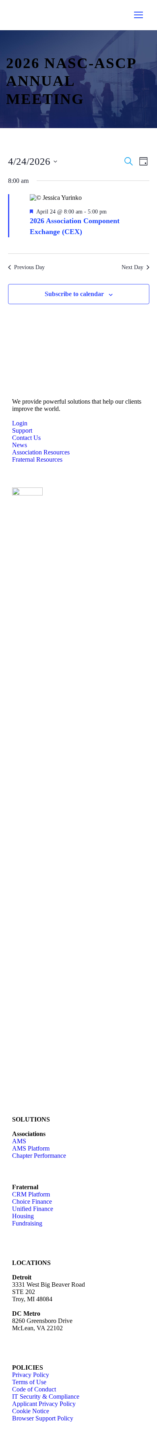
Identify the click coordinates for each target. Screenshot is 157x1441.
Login (19, 423)
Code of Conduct (34, 1389)
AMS (19, 1141)
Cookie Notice (30, 1411)
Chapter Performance (39, 1155)
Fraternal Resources (37, 459)
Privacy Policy (30, 1374)
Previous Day (29, 267)
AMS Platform (31, 1148)
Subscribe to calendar (74, 293)
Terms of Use (29, 1382)
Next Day (132, 267)
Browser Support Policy (42, 1418)
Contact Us (26, 437)
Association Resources (41, 452)
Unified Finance (32, 1208)
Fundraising (27, 1223)
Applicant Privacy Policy (44, 1403)
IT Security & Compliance (45, 1396)
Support (22, 430)
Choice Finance (32, 1201)
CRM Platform (31, 1194)
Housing (23, 1216)
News (19, 445)
